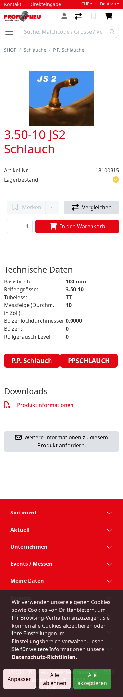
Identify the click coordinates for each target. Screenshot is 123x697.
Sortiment (23, 512)
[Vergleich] (79, 16)
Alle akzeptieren (92, 679)
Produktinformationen (45, 405)
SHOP (10, 50)
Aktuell (20, 529)
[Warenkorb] (110, 16)
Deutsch (108, 4)
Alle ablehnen (54, 679)
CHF (85, 4)
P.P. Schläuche (68, 50)
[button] (116, 179)
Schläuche (35, 50)
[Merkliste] (94, 16)
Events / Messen (31, 563)
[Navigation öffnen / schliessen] (12, 32)
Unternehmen (29, 546)
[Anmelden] (64, 16)
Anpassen (20, 679)
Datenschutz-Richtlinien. (44, 657)
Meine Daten (27, 580)
